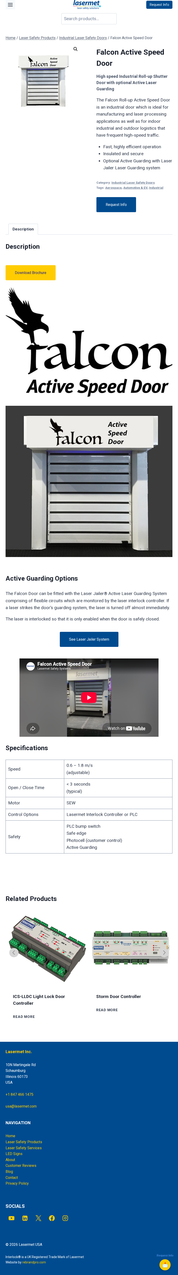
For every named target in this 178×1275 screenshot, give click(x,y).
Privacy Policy (17, 1183)
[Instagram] (65, 1218)
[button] (75, 49)
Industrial (156, 187)
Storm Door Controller (118, 996)
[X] (38, 1218)
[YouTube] (11, 1218)
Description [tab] (23, 229)
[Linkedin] (25, 1218)
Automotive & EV (135, 187)
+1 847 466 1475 (19, 1094)
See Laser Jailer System (89, 639)
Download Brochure (30, 273)
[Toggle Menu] (10, 4)
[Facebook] (52, 1218)
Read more (24, 1016)
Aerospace (113, 187)
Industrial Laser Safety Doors (133, 182)
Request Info (116, 204)
